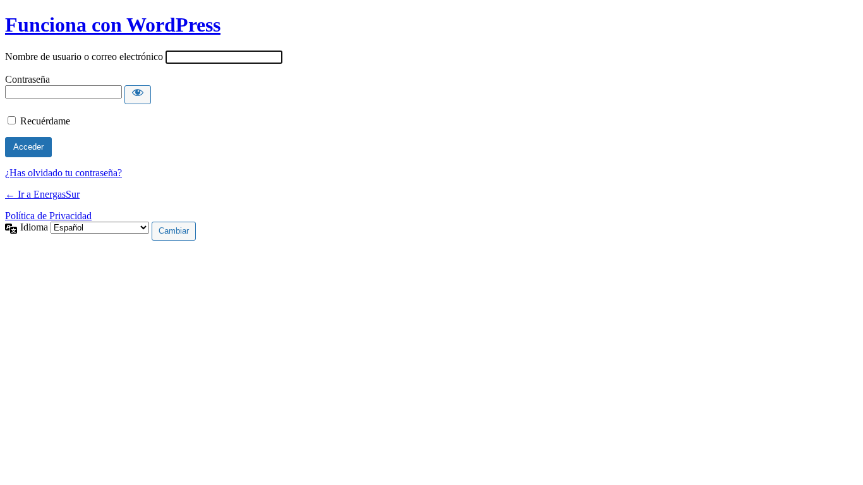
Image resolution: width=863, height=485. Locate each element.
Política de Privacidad (48, 215)
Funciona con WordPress (112, 24)
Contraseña (27, 79)
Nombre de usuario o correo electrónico (84, 56)
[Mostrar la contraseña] (137, 94)
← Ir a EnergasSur (42, 194)
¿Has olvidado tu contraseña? (63, 172)
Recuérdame (45, 121)
